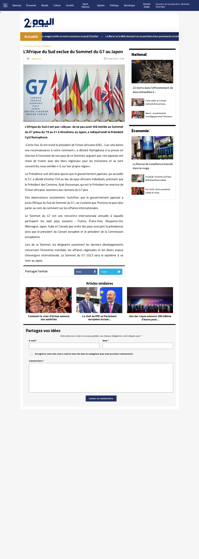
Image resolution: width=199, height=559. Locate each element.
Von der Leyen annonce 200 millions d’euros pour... (150, 318)
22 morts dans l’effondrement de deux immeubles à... (153, 90)
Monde (44, 5)
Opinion (101, 5)
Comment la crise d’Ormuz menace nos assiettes (48, 318)
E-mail (33, 340)
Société (70, 5)
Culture (57, 5)
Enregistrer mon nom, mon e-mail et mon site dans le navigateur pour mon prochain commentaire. (84, 354)
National (17, 5)
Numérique (129, 5)
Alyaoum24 (36, 59)
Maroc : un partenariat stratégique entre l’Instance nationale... (159, 115)
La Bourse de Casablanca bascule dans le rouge (153, 166)
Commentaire (36, 361)
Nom (106, 340)
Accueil (27, 46)
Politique (114, 5)
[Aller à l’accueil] (38, 23)
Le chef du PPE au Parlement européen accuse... (99, 318)
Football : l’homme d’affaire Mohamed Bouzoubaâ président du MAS (158, 178)
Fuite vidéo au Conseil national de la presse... (156, 102)
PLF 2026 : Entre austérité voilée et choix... (158, 191)
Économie (31, 5)
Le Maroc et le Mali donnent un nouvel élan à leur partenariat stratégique (129, 36)
